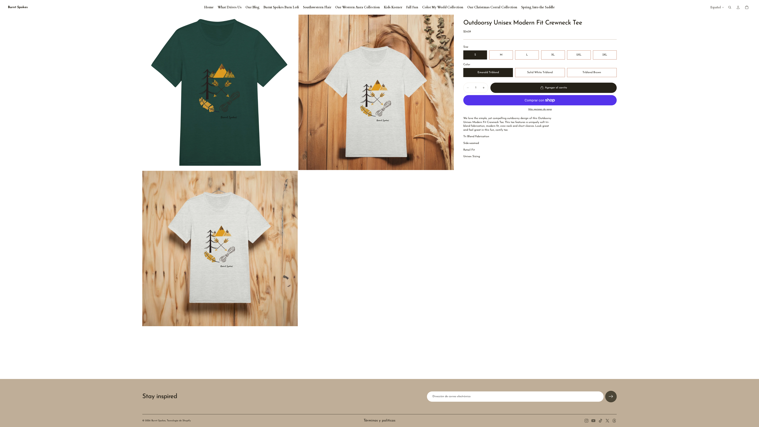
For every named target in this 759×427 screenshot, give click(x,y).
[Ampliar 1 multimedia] (220, 92)
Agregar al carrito (556, 87)
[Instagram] (586, 420)
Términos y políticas (379, 420)
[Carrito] (746, 7)
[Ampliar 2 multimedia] (376, 92)
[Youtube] (593, 420)
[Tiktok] (600, 420)
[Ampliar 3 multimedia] (220, 248)
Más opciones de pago (540, 109)
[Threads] (614, 420)
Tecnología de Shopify (179, 420)
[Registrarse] (611, 396)
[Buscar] (729, 7)
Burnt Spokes (158, 420)
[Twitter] (607, 420)
